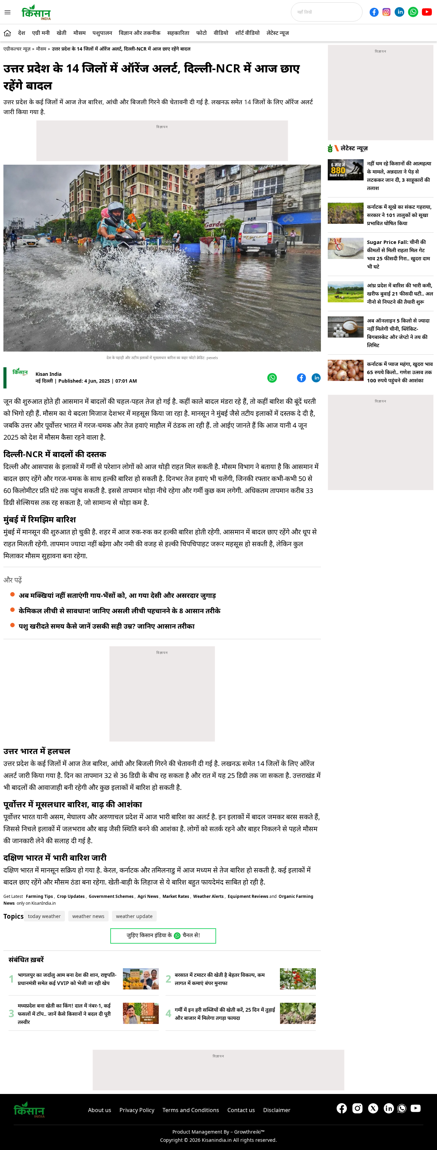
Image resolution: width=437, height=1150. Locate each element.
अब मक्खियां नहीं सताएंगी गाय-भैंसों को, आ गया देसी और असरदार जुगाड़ (117, 595)
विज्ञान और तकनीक (139, 33)
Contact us (241, 1110)
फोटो (201, 33)
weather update (134, 916)
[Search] (365, 11)
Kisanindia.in (217, 1140)
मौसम (79, 33)
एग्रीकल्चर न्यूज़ (16, 48)
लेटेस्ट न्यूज (278, 33)
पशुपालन (102, 33)
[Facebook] (374, 12)
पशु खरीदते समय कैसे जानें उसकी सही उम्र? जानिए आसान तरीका (107, 626)
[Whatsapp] (413, 12)
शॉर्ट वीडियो (247, 33)
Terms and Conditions (191, 1110)
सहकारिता (178, 33)
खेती (62, 33)
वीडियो (221, 33)
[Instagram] (386, 12)
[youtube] (427, 12)
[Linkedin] (399, 12)
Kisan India (48, 374)
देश (21, 33)
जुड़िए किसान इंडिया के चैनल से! (163, 936)
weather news (88, 916)
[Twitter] (286, 378)
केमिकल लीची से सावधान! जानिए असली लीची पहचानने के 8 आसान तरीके (120, 610)
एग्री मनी (41, 33)
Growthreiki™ (249, 1131)
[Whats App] (271, 378)
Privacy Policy (136, 1110)
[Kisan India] (36, 12)
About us (99, 1110)
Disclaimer (277, 1110)
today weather (44, 916)
